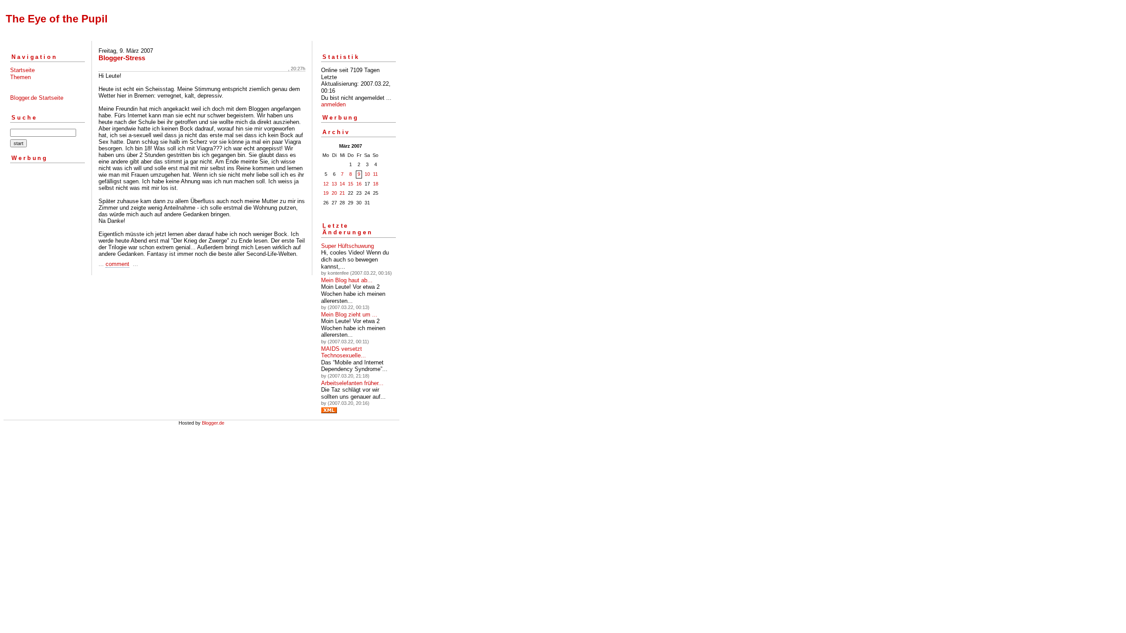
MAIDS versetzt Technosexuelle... (343, 352)
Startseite (22, 70)
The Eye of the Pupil (57, 19)
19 (326, 193)
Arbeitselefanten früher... (352, 383)
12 (326, 183)
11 (375, 174)
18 (375, 183)
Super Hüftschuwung (347, 246)
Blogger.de (213, 423)
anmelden (333, 104)
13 (334, 183)
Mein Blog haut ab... (347, 280)
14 (342, 183)
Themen (20, 77)
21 (342, 193)
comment (117, 264)
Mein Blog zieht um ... (349, 314)
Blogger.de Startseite (36, 98)
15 (350, 183)
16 (359, 183)
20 (334, 193)
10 (367, 174)
